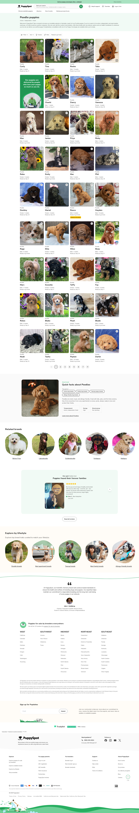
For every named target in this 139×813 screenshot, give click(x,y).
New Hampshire (85, 655)
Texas (42, 645)
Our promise (121, 767)
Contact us (95, 760)
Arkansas (104, 639)
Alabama (103, 635)
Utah (21, 655)
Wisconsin (63, 672)
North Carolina (105, 658)
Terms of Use (12, 796)
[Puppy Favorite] (41, 41)
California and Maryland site (51, 796)
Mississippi (104, 655)
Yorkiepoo (97, 458)
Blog (119, 774)
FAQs (93, 767)
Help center (95, 764)
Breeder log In (69, 760)
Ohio (62, 665)
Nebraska (63, 658)
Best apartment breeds (43, 566)
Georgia (103, 645)
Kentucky (103, 648)
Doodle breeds (17, 566)
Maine (82, 645)
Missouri (63, 655)
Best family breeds (96, 566)
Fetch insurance (42, 770)
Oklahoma (43, 642)
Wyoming (22, 662)
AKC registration (42, 764)
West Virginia (105, 672)
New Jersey (84, 658)
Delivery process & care (62, 11)
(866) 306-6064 (89, 740)
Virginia (103, 668)
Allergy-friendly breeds (124, 566)
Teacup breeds (70, 566)
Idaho (21, 642)
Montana (22, 645)
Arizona (42, 635)
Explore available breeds (15, 765)
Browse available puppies (26, 11)
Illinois (62, 635)
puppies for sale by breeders (52, 626)
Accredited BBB (37, 796)
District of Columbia (86, 642)
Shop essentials (13, 772)
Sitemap (29, 796)
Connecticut (84, 635)
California (22, 635)
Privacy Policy (21, 796)
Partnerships (41, 774)
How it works (49, 11)
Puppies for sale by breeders (15, 731)
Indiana (63, 639)
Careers (120, 777)
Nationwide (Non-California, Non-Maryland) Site (73, 796)
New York (83, 662)
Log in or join (41, 760)
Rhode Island (84, 668)
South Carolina (105, 662)
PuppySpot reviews (43, 777)
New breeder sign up (71, 764)
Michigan (63, 648)
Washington (23, 658)
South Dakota (64, 668)
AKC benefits (41, 767)
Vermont (83, 672)
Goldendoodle (70, 458)
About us (39, 11)
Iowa (62, 642)
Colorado (22, 639)
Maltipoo (124, 458)
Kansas (63, 645)
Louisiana (103, 652)
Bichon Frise (17, 458)
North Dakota (64, 662)
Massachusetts (85, 652)
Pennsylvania (84, 665)
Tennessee (104, 665)
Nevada (22, 648)
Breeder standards (70, 767)
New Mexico (43, 639)
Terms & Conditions (97, 770)
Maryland (83, 648)
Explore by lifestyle (14, 769)
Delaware (83, 639)
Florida (103, 642)
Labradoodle (43, 458)
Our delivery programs (124, 770)
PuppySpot (4, 731)
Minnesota (64, 652)
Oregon (22, 652)
